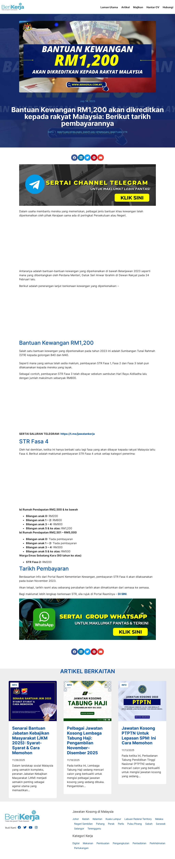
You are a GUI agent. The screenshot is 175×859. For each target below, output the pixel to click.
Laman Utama (109, 7)
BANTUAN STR (118, 132)
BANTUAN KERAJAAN (69, 132)
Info (51, 132)
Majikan (138, 7)
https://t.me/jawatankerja (77, 496)
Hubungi (168, 7)
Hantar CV (152, 7)
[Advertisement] (87, 244)
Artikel (125, 7)
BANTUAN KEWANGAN (96, 132)
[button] (74, 157)
